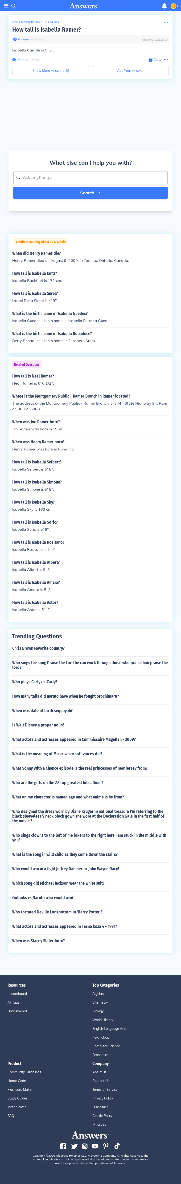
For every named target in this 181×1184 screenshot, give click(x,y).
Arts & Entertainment (26, 21)
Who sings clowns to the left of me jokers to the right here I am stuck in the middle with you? (89, 838)
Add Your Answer (130, 70)
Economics (100, 1055)
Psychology (100, 1037)
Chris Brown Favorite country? (38, 648)
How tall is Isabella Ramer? (46, 29)
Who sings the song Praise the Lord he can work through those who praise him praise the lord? (90, 665)
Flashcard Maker (20, 1089)
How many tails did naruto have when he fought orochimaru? (65, 696)
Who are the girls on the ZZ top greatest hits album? (57, 782)
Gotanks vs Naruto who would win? (43, 897)
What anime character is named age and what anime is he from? (68, 797)
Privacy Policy (102, 1098)
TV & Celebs (51, 21)
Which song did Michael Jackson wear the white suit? (58, 883)
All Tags (13, 1002)
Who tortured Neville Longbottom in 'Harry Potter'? (57, 912)
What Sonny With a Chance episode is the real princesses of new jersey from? (80, 768)
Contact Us (100, 1081)
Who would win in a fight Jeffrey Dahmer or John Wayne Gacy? (65, 868)
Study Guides (18, 1098)
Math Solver (17, 1107)
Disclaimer (100, 1107)
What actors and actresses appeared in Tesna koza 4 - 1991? (64, 926)
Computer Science (106, 1046)
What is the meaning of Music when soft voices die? (57, 753)
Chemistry (100, 1002)
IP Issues (99, 1124)
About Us (99, 1072)
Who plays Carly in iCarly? (34, 681)
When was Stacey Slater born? (38, 940)
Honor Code (17, 1081)
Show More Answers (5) (51, 70)
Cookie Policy (102, 1116)
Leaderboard (17, 994)
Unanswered (17, 1011)
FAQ (11, 1116)
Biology (97, 1011)
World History (102, 1020)
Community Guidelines (24, 1072)
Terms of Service (105, 1089)
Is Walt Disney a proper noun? (38, 725)
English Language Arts (109, 1029)
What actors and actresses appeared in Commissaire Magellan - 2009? (74, 739)
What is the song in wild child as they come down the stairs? (65, 854)
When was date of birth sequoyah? (42, 710)
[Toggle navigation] (6, 6)
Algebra (98, 994)
